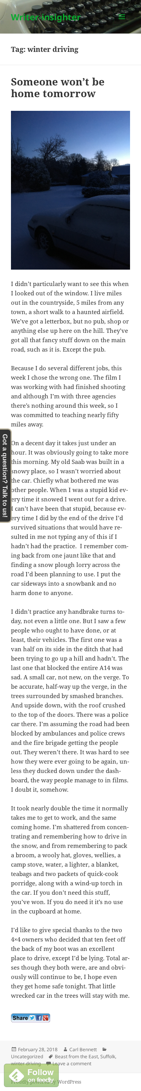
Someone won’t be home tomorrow (58, 87)
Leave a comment (71, 1063)
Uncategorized (27, 1056)
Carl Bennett (83, 1049)
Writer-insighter (46, 17)
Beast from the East (76, 1056)
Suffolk (107, 1056)
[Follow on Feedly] (31, 1075)
